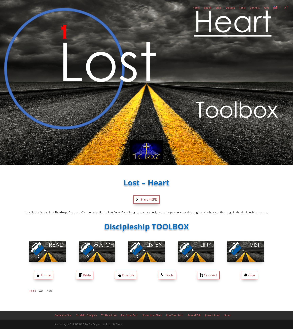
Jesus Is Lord (212, 315)
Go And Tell (194, 315)
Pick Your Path (129, 315)
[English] (277, 10)
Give (266, 8)
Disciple (230, 8)
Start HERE (148, 199)
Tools (242, 8)
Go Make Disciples (86, 315)
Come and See (63, 315)
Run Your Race (174, 315)
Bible (218, 8)
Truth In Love (109, 315)
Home (196, 8)
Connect (255, 8)
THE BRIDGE (77, 324)
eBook (207, 8)
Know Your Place (152, 315)
